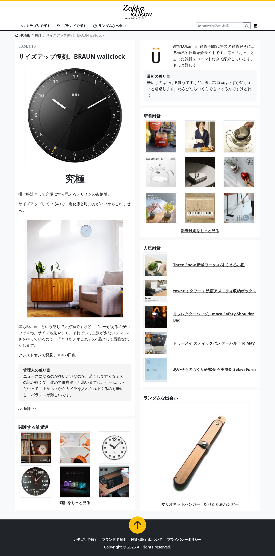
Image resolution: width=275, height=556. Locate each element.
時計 (38, 35)
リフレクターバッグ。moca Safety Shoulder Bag (213, 317)
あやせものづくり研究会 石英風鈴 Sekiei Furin (214, 369)
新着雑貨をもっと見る (200, 230)
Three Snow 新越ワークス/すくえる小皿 (209, 264)
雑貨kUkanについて (147, 539)
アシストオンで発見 (35, 354)
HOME (24, 35)
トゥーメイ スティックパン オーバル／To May (214, 343)
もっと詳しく (184, 65)
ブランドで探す (74, 25)
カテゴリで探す (38, 25)
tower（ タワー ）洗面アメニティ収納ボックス (214, 290)
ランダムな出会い (112, 25)
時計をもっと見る (75, 502)
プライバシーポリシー (184, 539)
